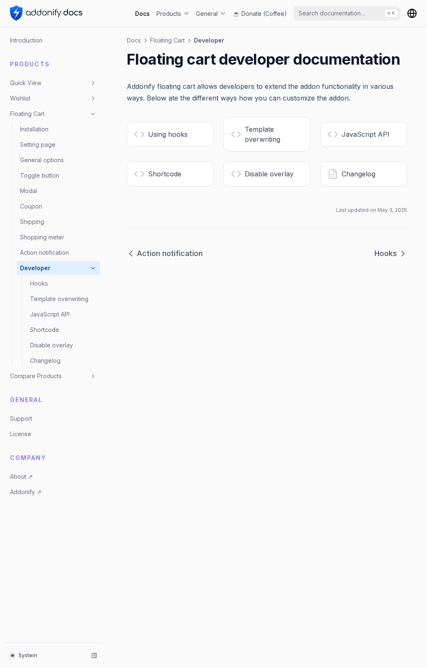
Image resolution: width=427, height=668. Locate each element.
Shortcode (44, 329)
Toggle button (39, 175)
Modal (28, 190)
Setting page (37, 144)
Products (168, 13)
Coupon (31, 206)
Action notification (44, 252)
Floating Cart (27, 113)
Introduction (26, 40)
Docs (142, 13)
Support (21, 418)
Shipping (32, 221)
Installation (34, 129)
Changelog (45, 360)
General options (42, 159)
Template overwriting (59, 298)
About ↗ (21, 476)
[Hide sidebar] (94, 655)
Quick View (25, 82)
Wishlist (20, 98)
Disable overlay (51, 345)
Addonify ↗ (26, 491)
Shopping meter (42, 237)
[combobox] (347, 13)
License (20, 433)
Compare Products (36, 375)
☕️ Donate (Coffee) (260, 13)
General (207, 13)
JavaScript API (50, 314)
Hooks (39, 283)
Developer (35, 267)
